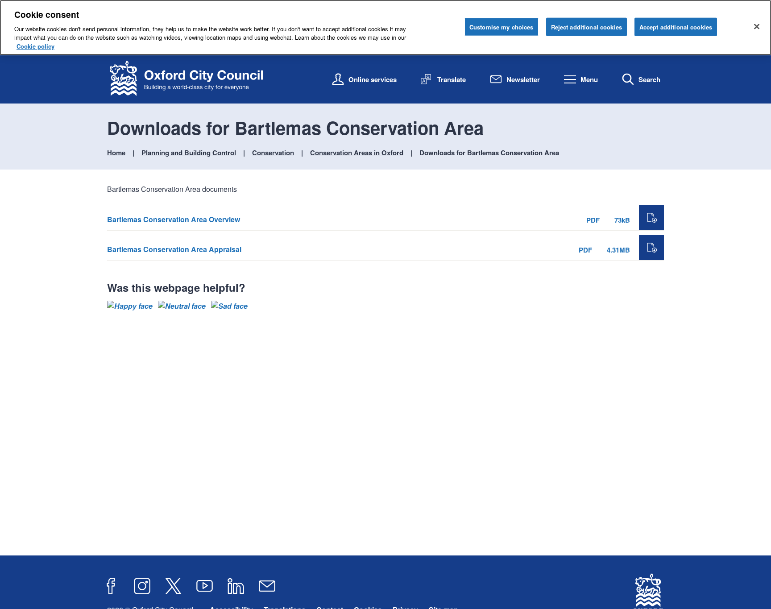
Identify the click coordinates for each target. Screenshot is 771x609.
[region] (385, 27)
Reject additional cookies (586, 26)
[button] (130, 306)
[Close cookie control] (757, 26)
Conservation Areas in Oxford (356, 152)
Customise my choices (501, 26)
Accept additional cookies (675, 26)
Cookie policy (35, 46)
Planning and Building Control (188, 152)
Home (116, 152)
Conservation (273, 152)
